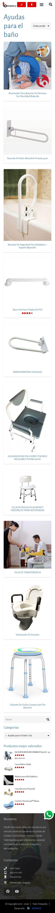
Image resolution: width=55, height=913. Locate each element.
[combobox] (27, 735)
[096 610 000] (7, 872)
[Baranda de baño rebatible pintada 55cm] (27, 131)
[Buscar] (47, 719)
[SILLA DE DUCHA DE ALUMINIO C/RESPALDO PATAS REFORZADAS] (27, 487)
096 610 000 (16, 872)
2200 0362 (15, 868)
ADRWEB (36, 908)
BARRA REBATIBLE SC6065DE (27, 372)
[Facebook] (8, 891)
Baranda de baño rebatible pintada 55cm (27, 158)
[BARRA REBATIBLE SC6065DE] (27, 345)
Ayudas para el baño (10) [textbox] (19, 735)
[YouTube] (17, 891)
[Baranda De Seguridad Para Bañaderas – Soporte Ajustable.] (27, 205)
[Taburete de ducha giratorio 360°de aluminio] (27, 673)
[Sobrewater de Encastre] (27, 607)
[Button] (21, 4)
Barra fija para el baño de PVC (27, 309)
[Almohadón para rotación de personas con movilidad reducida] (27, 66)
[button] (41, 4)
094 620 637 (15, 877)
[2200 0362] (7, 868)
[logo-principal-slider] (9, 4)
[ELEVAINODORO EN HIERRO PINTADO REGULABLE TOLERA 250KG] (27, 417)
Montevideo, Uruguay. (20, 882)
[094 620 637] (7, 876)
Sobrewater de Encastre (27, 634)
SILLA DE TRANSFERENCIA (27, 572)
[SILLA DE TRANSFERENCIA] (27, 545)
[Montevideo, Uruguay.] (7, 882)
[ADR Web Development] (28, 908)
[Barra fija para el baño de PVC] (27, 282)
